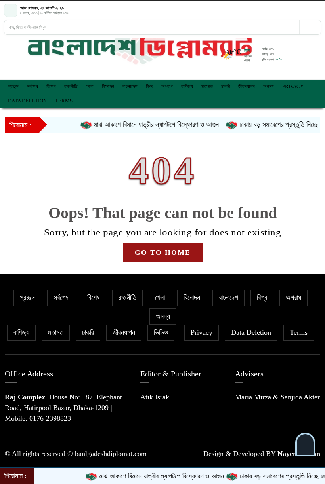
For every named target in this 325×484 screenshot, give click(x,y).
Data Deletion (27, 101)
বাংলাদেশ (130, 86)
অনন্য (268, 86)
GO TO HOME (163, 252)
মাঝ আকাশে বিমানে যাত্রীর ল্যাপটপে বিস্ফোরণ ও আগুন (149, 125)
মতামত (207, 86)
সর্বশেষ (32, 86)
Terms (64, 101)
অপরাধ (167, 86)
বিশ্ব (149, 86)
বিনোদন (108, 86)
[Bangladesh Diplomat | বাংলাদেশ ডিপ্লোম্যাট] (140, 47)
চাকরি (225, 86)
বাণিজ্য (187, 86)
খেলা (90, 86)
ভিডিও (161, 332)
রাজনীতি (70, 86)
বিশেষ (51, 86)
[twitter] (303, 10)
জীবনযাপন (246, 86)
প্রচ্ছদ (13, 86)
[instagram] (310, 10)
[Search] (310, 27)
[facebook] (296, 10)
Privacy (293, 86)
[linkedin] (317, 10)
